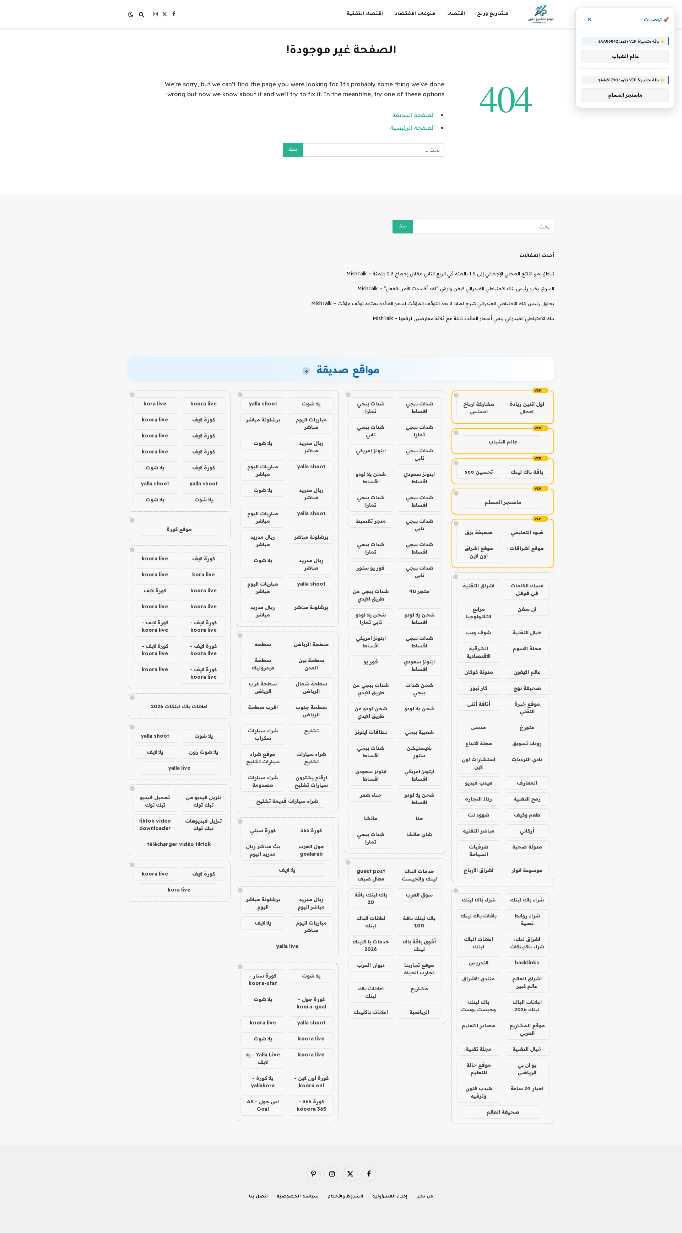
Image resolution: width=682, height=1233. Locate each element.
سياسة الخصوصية (298, 1197)
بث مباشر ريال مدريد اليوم (263, 850)
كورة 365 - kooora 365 (311, 1105)
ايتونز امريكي (371, 450)
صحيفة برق (479, 532)
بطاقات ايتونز (371, 732)
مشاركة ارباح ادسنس (478, 408)
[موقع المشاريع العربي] (540, 14)
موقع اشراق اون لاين (479, 552)
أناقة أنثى (478, 704)
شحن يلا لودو (419, 708)
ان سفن (527, 609)
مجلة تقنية (479, 1049)
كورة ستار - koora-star (263, 979)
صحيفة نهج (527, 688)
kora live (155, 403)
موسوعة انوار (527, 870)
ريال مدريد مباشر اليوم (311, 903)
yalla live (287, 946)
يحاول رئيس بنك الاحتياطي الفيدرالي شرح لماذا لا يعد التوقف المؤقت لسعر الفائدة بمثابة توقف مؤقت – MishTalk (432, 303)
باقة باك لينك (526, 472)
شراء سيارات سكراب (263, 734)
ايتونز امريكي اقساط (371, 642)
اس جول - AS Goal (263, 1105)
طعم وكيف (527, 815)
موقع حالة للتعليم (478, 1069)
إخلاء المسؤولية (389, 1197)
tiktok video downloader (155, 824)
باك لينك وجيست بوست (478, 1006)
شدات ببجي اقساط (419, 407)
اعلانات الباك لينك (478, 943)
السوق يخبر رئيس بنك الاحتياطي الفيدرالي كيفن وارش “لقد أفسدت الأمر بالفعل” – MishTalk (455, 288)
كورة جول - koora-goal (311, 1003)
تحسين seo (479, 472)
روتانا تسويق (527, 743)
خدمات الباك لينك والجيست (419, 875)
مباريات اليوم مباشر (311, 423)
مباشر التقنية (478, 831)
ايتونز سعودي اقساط (419, 478)
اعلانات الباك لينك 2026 (527, 1006)
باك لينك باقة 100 (419, 922)
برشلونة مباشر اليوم (263, 903)
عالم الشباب (502, 441)
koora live (263, 1022)
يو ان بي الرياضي (527, 1069)
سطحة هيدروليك (262, 664)
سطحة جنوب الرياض (311, 711)
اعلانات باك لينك (371, 992)
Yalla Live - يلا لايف (263, 1058)
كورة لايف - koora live (203, 626)
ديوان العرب (371, 965)
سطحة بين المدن (311, 664)
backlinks (527, 962)
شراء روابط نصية (527, 919)
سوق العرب (419, 895)
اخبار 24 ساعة (526, 1088)
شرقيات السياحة (478, 850)
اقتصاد (456, 14)
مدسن (478, 727)
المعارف (527, 783)
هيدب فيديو (478, 783)
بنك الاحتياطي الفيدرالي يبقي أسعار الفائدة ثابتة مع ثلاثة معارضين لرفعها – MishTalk (463, 318)
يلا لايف (287, 870)
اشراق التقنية (478, 585)
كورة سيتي (263, 830)
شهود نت (478, 815)
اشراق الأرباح (478, 870)
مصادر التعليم (478, 1025)
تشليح (311, 730)
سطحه (263, 644)
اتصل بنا (258, 1197)
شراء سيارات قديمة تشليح (287, 801)
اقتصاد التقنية (365, 14)
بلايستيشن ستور (419, 752)
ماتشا (371, 818)
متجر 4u (419, 591)
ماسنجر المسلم (503, 502)
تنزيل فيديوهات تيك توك (203, 824)
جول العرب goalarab (311, 850)
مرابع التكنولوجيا (478, 613)
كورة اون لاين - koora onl (311, 1082)
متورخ (527, 727)
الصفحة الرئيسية (412, 127)
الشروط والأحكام (346, 1197)
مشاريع (419, 988)
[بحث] (141, 14)
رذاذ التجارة (478, 799)
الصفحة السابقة (413, 114)
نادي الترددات (527, 759)
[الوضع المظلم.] (131, 14)
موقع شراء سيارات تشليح (263, 758)
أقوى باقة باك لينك (419, 945)
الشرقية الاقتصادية (478, 652)
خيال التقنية (527, 632)
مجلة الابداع (478, 743)
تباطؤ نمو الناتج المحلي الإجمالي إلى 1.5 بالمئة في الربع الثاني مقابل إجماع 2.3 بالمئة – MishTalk (450, 273)
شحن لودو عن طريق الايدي (370, 712)
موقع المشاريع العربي (527, 1029)
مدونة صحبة (527, 847)
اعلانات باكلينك (370, 1012)
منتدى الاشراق (478, 978)
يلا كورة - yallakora (263, 1082)
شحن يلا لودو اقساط (371, 478)
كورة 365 (311, 830)
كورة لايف (203, 419)
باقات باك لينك (478, 915)
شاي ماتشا (419, 834)
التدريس (478, 962)
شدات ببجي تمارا (370, 407)
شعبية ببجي (419, 732)
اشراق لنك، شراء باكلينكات (527, 943)
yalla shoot (263, 403)
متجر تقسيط (371, 521)
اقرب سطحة (263, 707)
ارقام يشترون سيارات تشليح (311, 781)
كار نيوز (478, 688)
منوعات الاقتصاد (415, 14)
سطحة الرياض (311, 644)
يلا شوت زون (203, 752)
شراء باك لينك (527, 900)
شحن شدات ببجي (419, 689)
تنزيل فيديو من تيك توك (203, 801)
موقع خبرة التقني (527, 708)
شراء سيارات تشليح (311, 758)
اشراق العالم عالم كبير (527, 982)
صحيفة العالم (502, 1112)
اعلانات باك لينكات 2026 (179, 706)
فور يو (370, 661)
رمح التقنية (527, 799)
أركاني (527, 831)
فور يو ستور (371, 568)
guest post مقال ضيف (371, 875)
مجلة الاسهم (527, 648)
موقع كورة (179, 529)
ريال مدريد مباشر (311, 447)
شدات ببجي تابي (370, 431)
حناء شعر (370, 795)
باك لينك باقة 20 (370, 898)
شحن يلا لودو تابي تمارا (371, 618)
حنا (419, 818)
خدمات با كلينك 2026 (370, 945)
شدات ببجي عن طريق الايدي (371, 595)
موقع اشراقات (527, 548)
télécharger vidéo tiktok (179, 844)
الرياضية (419, 1012)
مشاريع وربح (492, 14)
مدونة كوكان (478, 672)
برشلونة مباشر (263, 419)
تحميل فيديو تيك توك (155, 801)
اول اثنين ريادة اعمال (527, 408)
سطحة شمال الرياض (311, 687)
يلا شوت (311, 403)
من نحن (424, 1197)
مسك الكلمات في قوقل (526, 589)
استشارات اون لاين (478, 763)
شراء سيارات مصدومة (263, 781)
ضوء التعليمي (527, 532)
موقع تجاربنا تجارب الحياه (419, 969)
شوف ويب (478, 632)
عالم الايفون (527, 672)
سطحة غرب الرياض (263, 687)
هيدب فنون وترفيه (478, 1092)
